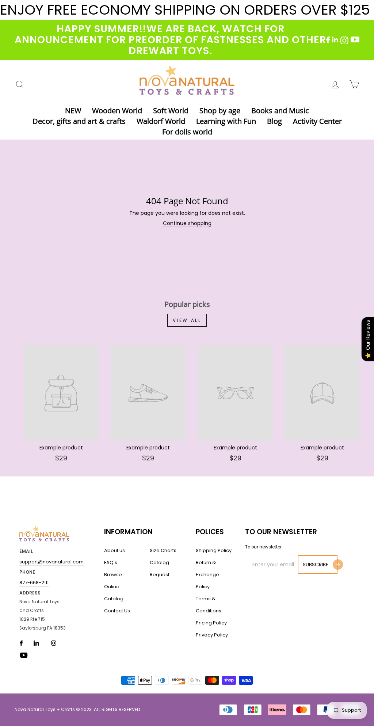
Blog (274, 121)
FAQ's (110, 562)
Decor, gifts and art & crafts (79, 121)
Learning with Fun (226, 121)
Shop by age (219, 110)
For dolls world (187, 132)
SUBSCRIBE (315, 564)
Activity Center (317, 121)
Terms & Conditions (208, 604)
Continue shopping (187, 223)
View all (187, 320)
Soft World (170, 110)
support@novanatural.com (51, 561)
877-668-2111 (34, 582)
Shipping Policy (214, 550)
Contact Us (117, 610)
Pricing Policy (211, 622)
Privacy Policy (212, 634)
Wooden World (117, 110)
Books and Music (280, 110)
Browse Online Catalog (113, 586)
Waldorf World (161, 121)
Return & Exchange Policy (207, 574)
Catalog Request (159, 568)
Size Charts (163, 550)
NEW (73, 110)
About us (114, 550)
